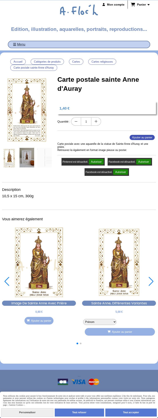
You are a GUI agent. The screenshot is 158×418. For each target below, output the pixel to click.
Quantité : (63, 121)
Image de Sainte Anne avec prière (39, 303)
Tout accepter (131, 412)
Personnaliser (27, 412)
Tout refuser (79, 412)
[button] (77, 343)
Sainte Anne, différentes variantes (119, 303)
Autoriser (96, 161)
